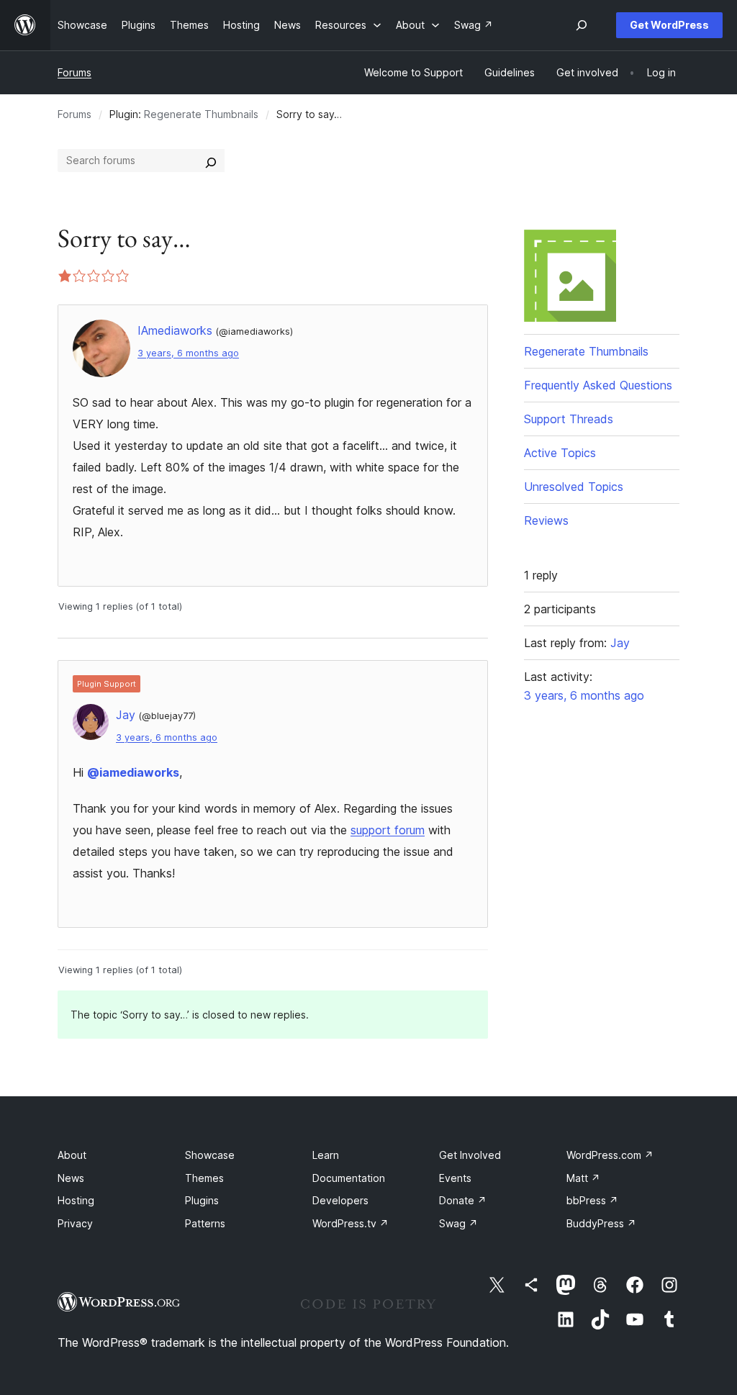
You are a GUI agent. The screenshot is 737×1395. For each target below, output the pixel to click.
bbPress (592, 1200)
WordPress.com (610, 1155)
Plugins (202, 1200)
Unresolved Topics (573, 486)
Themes (204, 1178)
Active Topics (560, 453)
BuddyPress (601, 1223)
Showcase (210, 1155)
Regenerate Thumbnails (201, 114)
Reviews (546, 520)
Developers (340, 1200)
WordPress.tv (350, 1223)
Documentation (348, 1178)
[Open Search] (581, 25)
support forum (388, 830)
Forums (74, 72)
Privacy (75, 1223)
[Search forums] (211, 160)
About (72, 1155)
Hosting (76, 1200)
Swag (458, 1223)
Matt (583, 1178)
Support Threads (568, 419)
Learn (325, 1155)
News (71, 1178)
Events (455, 1178)
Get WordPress (669, 25)
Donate (463, 1200)
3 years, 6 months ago (188, 353)
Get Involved (470, 1155)
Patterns (205, 1223)
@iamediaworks (133, 772)
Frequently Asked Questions (598, 385)
